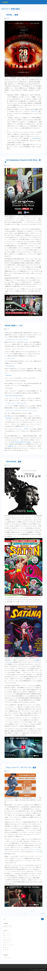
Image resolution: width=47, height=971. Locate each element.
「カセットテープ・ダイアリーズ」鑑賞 (20, 767)
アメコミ (6, 933)
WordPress (44, 969)
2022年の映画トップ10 (13, 325)
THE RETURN (36, 138)
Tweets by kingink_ (7, 957)
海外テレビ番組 (8, 945)
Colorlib (35, 969)
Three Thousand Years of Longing (21, 442)
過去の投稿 (42, 913)
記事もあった (12, 446)
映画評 (6, 942)
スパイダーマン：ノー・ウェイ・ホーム (17, 339)
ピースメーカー (17, 429)
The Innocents (10, 366)
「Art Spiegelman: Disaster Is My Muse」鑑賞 (23, 161)
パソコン (6, 937)
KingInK (5, 2)
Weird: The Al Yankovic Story (14, 395)
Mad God (8, 375)
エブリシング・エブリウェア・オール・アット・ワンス (21, 410)
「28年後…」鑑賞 (11, 15)
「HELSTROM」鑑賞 (13, 461)
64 (24, 913)
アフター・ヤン (10, 358)
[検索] (42, 919)
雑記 (6, 947)
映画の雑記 (7, 940)
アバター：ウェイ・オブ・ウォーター (16, 403)
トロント (6, 935)
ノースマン (37, 416)
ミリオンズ (33, 111)
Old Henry (9, 418)
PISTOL (26, 429)
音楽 (6, 949)
